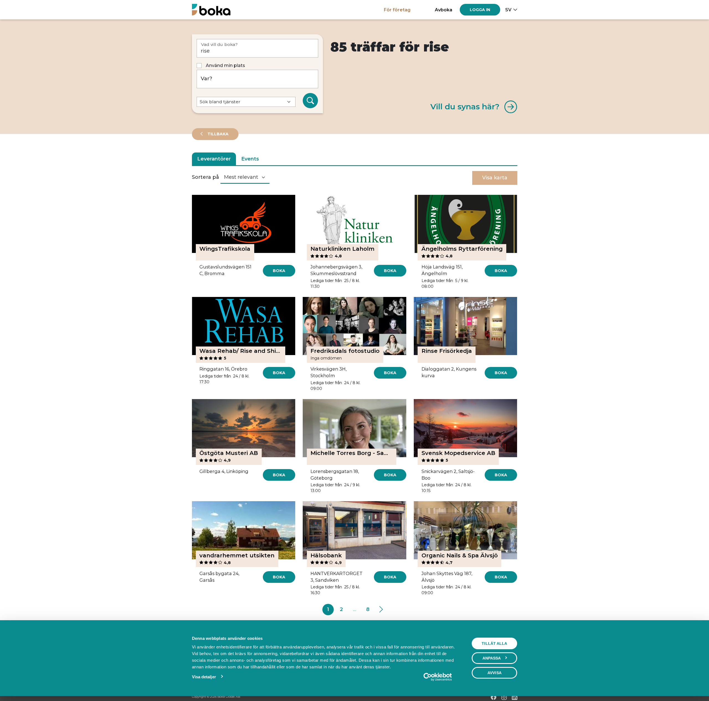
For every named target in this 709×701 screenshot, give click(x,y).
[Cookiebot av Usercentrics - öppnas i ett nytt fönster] (437, 677)
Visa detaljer (204, 676)
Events (250, 159)
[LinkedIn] (514, 697)
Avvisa (494, 673)
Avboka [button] (443, 9)
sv (508, 9)
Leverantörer (214, 159)
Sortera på (205, 177)
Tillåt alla (494, 643)
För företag (397, 9)
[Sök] (310, 100)
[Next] (381, 610)
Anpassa (491, 658)
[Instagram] (504, 697)
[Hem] (211, 9)
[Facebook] (493, 697)
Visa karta (494, 178)
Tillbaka (217, 133)
